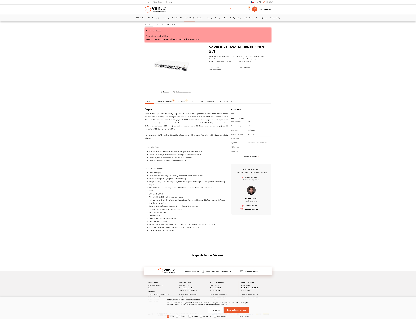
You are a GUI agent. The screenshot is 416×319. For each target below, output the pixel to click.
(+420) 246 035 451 (251, 177)
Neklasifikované (222, 316)
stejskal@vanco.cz (194, 39)
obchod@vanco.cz (251, 271)
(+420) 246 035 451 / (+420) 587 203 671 (218, 271)
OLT (173, 25)
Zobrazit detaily (244, 316)
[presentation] (149, 101)
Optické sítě (159, 25)
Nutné (172, 316)
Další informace (243, 61)
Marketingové (207, 316)
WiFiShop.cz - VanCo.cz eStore (157, 9)
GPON (167, 25)
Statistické (195, 316)
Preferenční (182, 316)
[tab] (149, 102)
